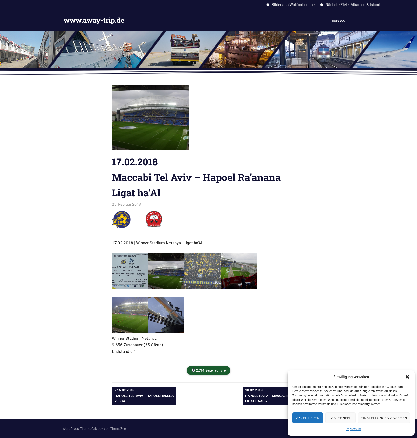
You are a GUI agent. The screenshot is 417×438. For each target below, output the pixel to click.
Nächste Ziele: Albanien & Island (340, 4)
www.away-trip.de (94, 20)
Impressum (353, 429)
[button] (407, 376)
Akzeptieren (308, 418)
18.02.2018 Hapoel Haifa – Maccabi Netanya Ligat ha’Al (273, 395)
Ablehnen (340, 418)
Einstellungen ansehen (384, 418)
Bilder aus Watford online (280, 4)
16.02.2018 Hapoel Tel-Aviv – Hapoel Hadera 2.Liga (144, 395)
